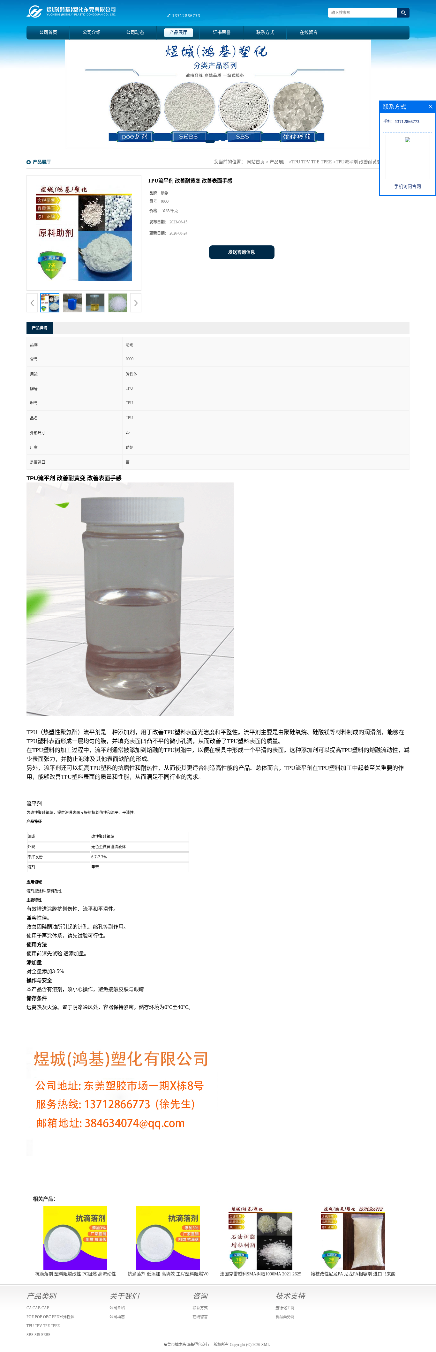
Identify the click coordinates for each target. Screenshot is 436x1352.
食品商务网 (285, 1317)
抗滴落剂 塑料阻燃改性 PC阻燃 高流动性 (75, 1274)
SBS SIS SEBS (38, 1335)
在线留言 (309, 32)
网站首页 (256, 162)
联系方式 (265, 32)
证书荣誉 (222, 32)
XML (265, 1344)
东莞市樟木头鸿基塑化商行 (186, 1344)
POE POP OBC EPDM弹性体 (50, 1317)
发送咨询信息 (241, 252)
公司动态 (135, 32)
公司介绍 (92, 32)
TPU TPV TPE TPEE (311, 162)
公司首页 (48, 32)
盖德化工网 (285, 1308)
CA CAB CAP (37, 1308)
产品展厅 (178, 32)
